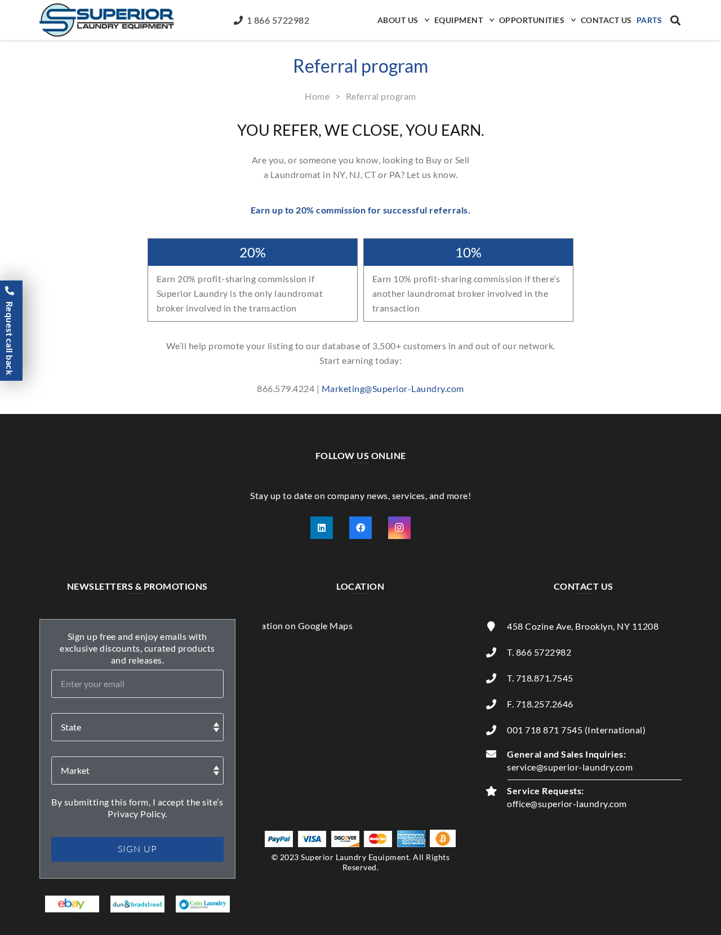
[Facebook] (360, 528)
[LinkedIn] (321, 528)
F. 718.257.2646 (540, 703)
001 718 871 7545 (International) (576, 729)
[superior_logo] (106, 20)
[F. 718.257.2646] (496, 704)
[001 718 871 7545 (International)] (496, 730)
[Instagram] (399, 528)
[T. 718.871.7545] (496, 678)
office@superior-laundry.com (567, 803)
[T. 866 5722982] (496, 652)
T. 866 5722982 (539, 652)
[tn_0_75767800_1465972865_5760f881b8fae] (72, 904)
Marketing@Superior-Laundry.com (393, 388)
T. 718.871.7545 (540, 678)
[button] (425, 20)
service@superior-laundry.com (570, 767)
